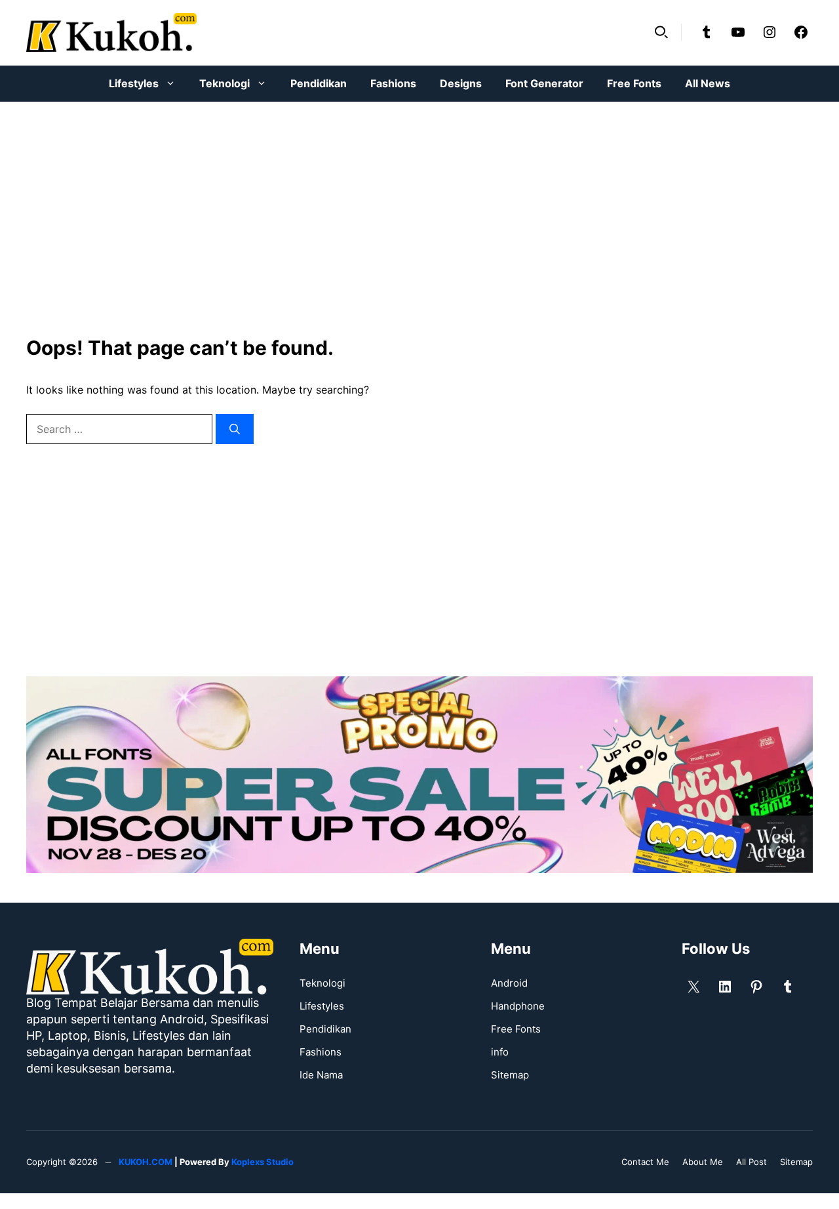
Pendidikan (318, 83)
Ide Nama (321, 1075)
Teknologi (224, 83)
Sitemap (510, 1075)
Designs (461, 83)
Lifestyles (134, 83)
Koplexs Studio (262, 1162)
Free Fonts (634, 83)
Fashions (393, 83)
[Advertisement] (419, 210)
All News (707, 83)
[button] (661, 32)
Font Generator (544, 83)
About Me (702, 1162)
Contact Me (645, 1162)
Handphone (518, 1006)
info (500, 1052)
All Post (751, 1162)
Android (509, 983)
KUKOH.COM (145, 1162)
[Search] (235, 429)
